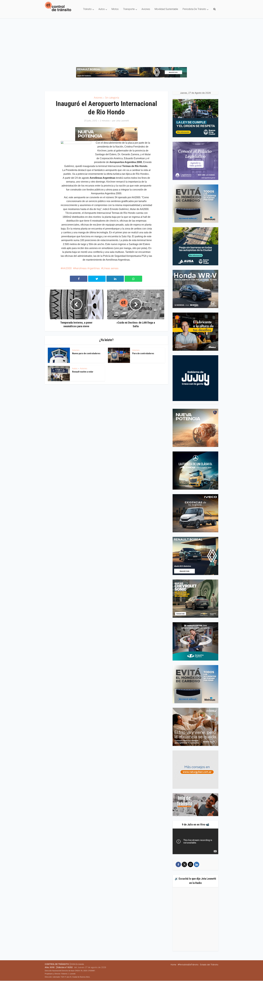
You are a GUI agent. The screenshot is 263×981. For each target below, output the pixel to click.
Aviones (146, 9)
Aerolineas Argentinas (87, 268)
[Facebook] (178, 864)
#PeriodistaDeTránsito (188, 964)
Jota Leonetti (122, 120)
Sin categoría (112, 97)
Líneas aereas (110, 268)
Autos (101, 9)
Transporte (129, 9)
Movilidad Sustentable (166, 9)
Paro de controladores (143, 353)
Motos (115, 9)
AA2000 (67, 268)
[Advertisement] (131, 41)
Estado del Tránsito (209, 964)
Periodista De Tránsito (194, 9)
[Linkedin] (196, 864)
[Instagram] (190, 864)
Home (173, 964)
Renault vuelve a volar (82, 371)
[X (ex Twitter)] (184, 864)
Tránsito (87, 9)
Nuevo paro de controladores (86, 353)
